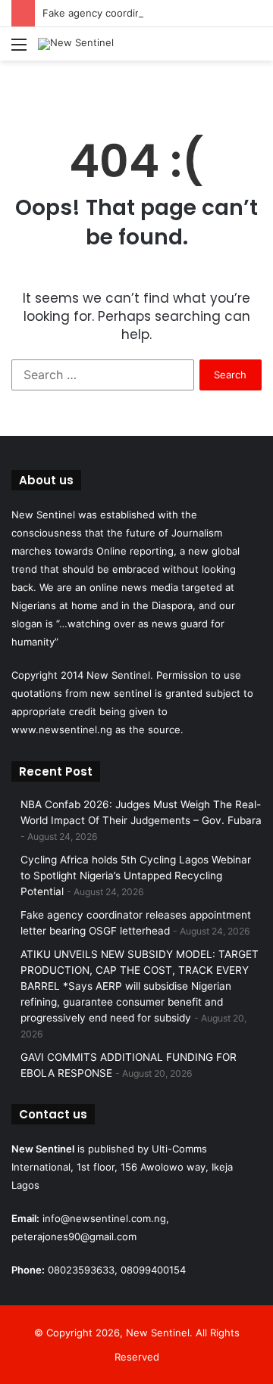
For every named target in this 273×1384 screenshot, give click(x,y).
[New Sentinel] (76, 44)
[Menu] (19, 50)
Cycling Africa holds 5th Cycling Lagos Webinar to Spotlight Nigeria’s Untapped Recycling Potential (135, 875)
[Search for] (254, 50)
